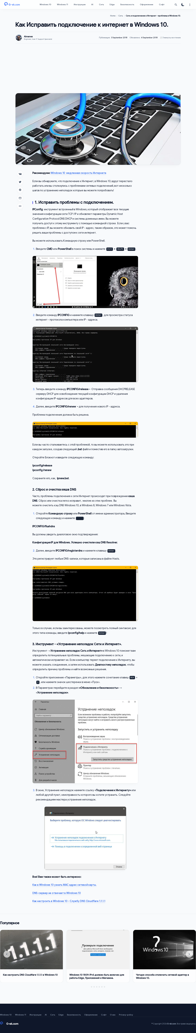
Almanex (28, 36)
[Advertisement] (98, 68)
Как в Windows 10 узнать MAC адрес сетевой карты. (64, 884)
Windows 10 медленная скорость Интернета (78, 173)
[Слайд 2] (94, 987)
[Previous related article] (6, 954)
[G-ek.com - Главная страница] (17, 4)
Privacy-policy (126, 1014)
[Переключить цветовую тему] (183, 4)
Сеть (101, 4)
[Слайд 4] (99, 987)
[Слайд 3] (96, 987)
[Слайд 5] (102, 987)
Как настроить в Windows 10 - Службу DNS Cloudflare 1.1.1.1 (68, 901)
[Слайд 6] (104, 987)
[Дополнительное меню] (190, 4)
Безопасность (127, 4)
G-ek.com (171, 1024)
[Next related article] (189, 954)
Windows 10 (45, 4)
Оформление (146, 4)
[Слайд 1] (91, 987)
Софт (161, 4)
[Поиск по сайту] (176, 4)
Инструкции (80, 4)
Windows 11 (62, 4)
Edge (112, 4)
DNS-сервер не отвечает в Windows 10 (56, 893)
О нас (113, 1014)
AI (92, 4)
